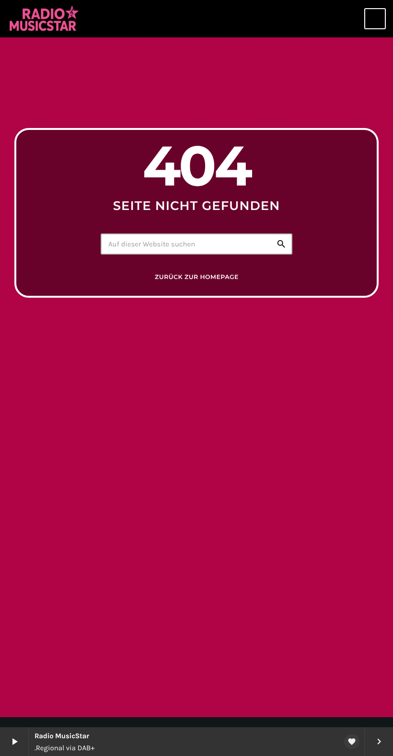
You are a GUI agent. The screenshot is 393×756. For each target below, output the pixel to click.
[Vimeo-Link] (44, 18)
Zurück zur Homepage (197, 277)
